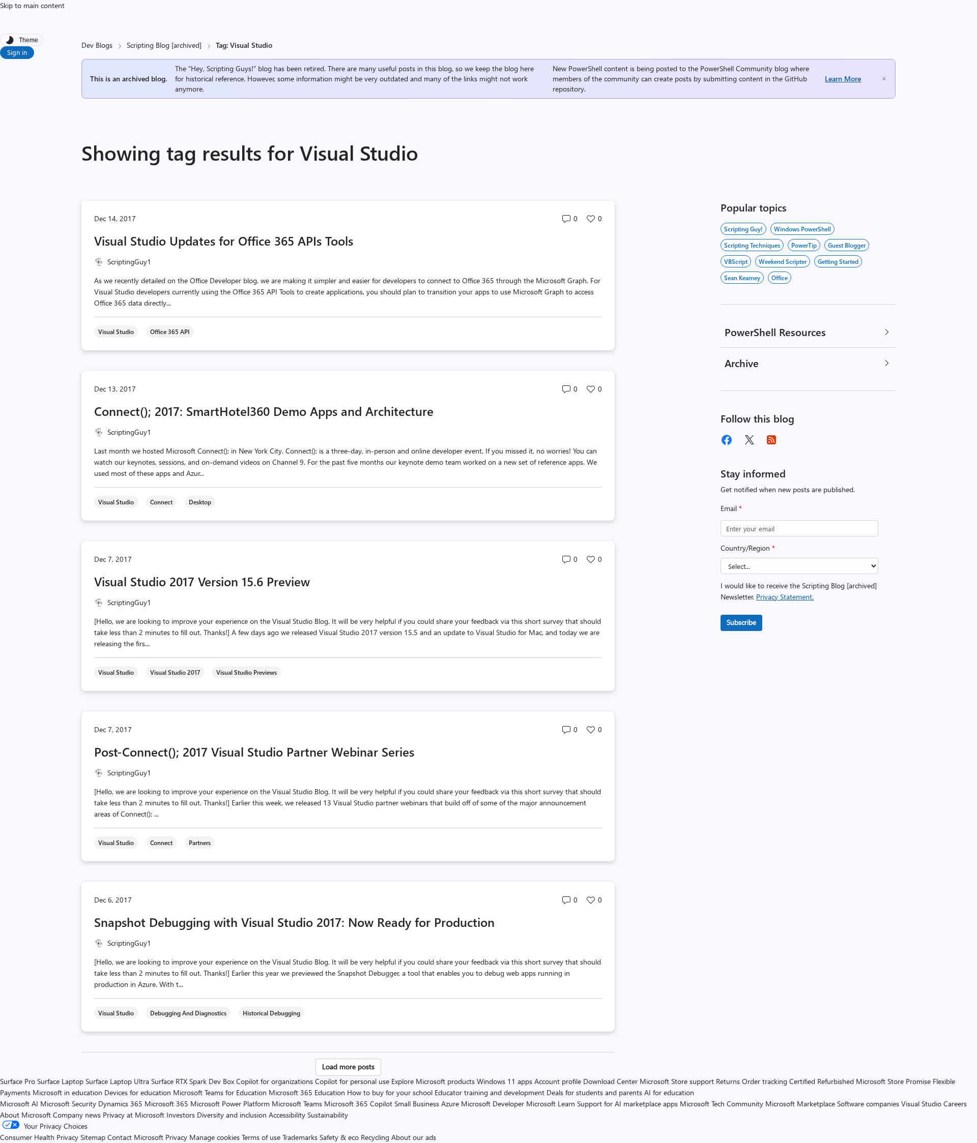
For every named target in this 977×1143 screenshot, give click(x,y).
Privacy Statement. (785, 596)
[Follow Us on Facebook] (727, 440)
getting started (838, 261)
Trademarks (300, 1137)
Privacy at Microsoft (133, 1115)
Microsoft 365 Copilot (358, 1103)
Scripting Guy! (743, 229)
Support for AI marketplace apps (627, 1103)
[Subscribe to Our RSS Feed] (771, 440)
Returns (728, 1081)
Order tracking (764, 1081)
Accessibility (287, 1115)
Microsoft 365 (166, 1103)
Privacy (177, 1137)
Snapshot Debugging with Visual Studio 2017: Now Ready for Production (294, 922)
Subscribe (741, 622)
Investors (180, 1115)
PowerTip (804, 245)
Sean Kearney (742, 278)
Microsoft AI (19, 1103)
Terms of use (261, 1137)
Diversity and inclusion (232, 1115)
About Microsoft (25, 1115)
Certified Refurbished (821, 1081)
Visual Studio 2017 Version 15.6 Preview (202, 581)
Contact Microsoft (135, 1137)
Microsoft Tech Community (721, 1103)
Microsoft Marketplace (800, 1103)
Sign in (17, 52)
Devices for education (137, 1092)
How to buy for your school (390, 1092)
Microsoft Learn (550, 1103)
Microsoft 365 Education (307, 1092)
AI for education (669, 1092)
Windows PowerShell (802, 229)
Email (731, 508)
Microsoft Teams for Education (220, 1092)
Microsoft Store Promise (893, 1081)
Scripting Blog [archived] (164, 45)
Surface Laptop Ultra (117, 1081)
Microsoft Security (68, 1103)
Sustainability (327, 1115)
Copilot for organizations (274, 1081)
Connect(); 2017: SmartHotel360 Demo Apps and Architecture (264, 411)
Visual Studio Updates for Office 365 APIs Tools (223, 240)
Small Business (416, 1103)
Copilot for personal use (352, 1081)
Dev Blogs (96, 45)
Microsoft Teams (297, 1103)
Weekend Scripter (783, 261)
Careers (955, 1103)
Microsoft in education (67, 1092)
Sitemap (92, 1137)
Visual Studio (921, 1103)
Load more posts (348, 1066)
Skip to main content (32, 5)
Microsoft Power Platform (230, 1103)
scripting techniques (752, 245)
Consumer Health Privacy (39, 1137)
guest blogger (847, 245)
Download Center (610, 1081)
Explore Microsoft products (433, 1081)
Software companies (868, 1103)
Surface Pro (17, 1081)
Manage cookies (214, 1137)
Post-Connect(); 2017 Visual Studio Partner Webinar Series (254, 751)
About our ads (413, 1137)
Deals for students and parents (594, 1092)
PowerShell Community (736, 68)
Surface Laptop (60, 1081)
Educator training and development (489, 1092)
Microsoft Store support (677, 1081)
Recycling (375, 1137)
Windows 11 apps (504, 1081)
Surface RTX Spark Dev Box (192, 1081)
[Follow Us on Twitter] (749, 440)
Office (779, 278)
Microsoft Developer (492, 1103)
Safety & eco (339, 1137)
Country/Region (748, 548)
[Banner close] (884, 78)
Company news (77, 1115)
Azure (450, 1103)
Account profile (557, 1081)
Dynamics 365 (120, 1103)
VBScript (736, 261)
